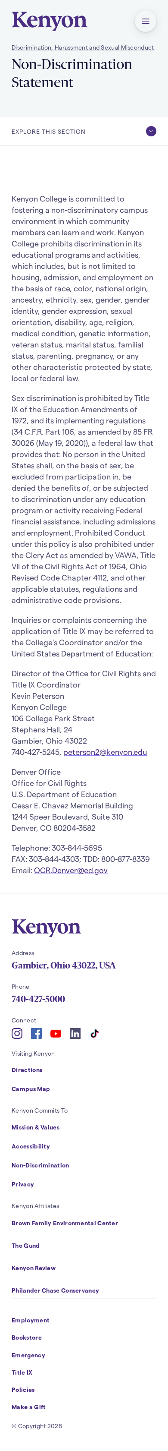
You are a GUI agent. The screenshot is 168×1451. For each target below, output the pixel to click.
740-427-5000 (38, 999)
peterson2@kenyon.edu (105, 751)
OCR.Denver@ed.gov (71, 869)
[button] (145, 21)
